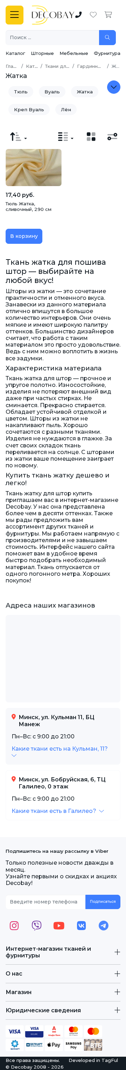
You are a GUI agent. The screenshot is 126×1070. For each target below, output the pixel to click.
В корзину (24, 236)
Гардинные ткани (98, 66)
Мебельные (73, 53)
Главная (15, 66)
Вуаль (52, 91)
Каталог (15, 53)
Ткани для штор (64, 66)
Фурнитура (107, 53)
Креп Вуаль (29, 109)
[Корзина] (108, 15)
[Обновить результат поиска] (107, 37)
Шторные (42, 53)
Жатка (85, 91)
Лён (66, 109)
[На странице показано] (66, 136)
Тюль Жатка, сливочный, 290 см (28, 206)
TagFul (110, 1060)
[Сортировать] (18, 136)
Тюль (21, 91)
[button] (58, 811)
